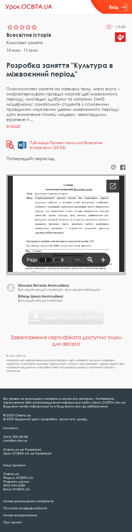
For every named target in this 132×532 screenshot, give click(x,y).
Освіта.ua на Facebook (22, 449)
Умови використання (20, 515)
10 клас (13, 50)
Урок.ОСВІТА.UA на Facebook (27, 453)
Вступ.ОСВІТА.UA (16, 489)
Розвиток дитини (16, 481)
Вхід (113, 7)
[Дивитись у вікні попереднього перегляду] (10, 145)
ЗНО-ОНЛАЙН (14, 485)
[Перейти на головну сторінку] (28, 7)
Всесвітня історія (28, 35)
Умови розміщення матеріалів (28, 501)
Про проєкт (12, 522)
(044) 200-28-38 (15, 436)
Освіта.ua (11, 474)
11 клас (30, 50)
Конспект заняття (24, 42)
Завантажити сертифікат (72, 317)
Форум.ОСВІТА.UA (18, 477)
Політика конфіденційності (25, 508)
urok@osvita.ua (15, 440)
